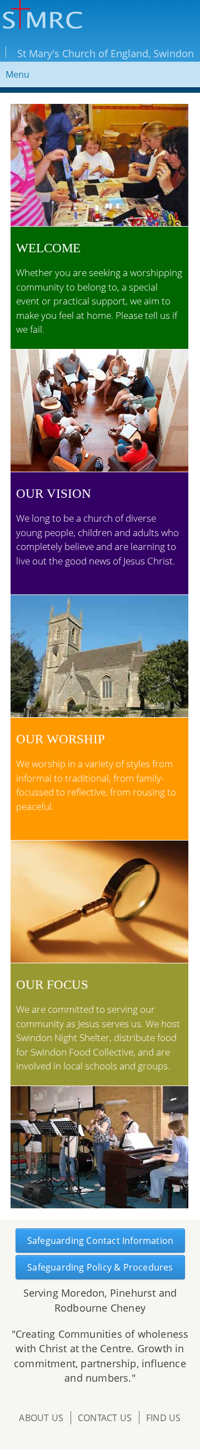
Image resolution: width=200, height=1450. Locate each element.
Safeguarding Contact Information (100, 1240)
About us (41, 1418)
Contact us (105, 1418)
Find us (163, 1418)
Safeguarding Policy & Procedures (100, 1267)
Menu (17, 74)
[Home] (41, 16)
